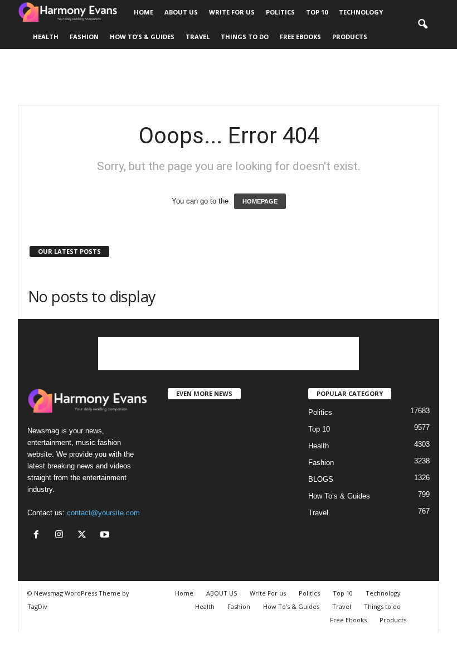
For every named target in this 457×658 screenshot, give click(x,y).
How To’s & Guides (142, 36)
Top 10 (317, 12)
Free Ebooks (300, 36)
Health (46, 36)
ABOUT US (181, 12)
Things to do (245, 36)
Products (349, 36)
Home (143, 12)
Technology (361, 12)
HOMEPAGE (260, 201)
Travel (198, 36)
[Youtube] (106, 535)
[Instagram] (61, 535)
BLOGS (320, 479)
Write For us (232, 12)
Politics (280, 12)
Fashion (84, 36)
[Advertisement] (228, 77)
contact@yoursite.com (103, 513)
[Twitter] (84, 535)
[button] (422, 24)
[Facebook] (38, 535)
